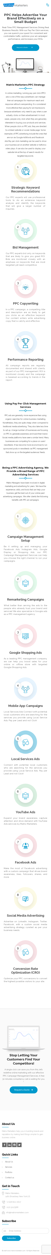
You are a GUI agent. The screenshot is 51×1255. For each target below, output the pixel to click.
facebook (4, 1145)
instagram (14, 1145)
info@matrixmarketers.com (17, 1212)
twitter (19, 1145)
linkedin (9, 1145)
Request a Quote (22, 47)
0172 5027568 (12, 1207)
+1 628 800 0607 (14, 1202)
